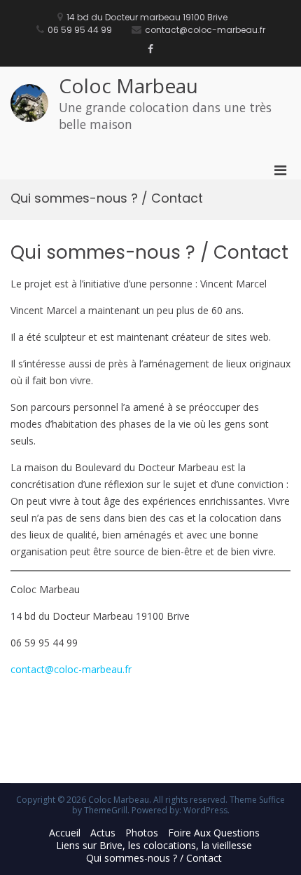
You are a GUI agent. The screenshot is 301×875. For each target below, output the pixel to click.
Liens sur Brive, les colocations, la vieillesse (154, 845)
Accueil (64, 832)
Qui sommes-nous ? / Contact (154, 857)
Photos (141, 832)
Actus (102, 832)
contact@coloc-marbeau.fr (71, 669)
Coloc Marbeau (128, 85)
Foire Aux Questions (214, 832)
